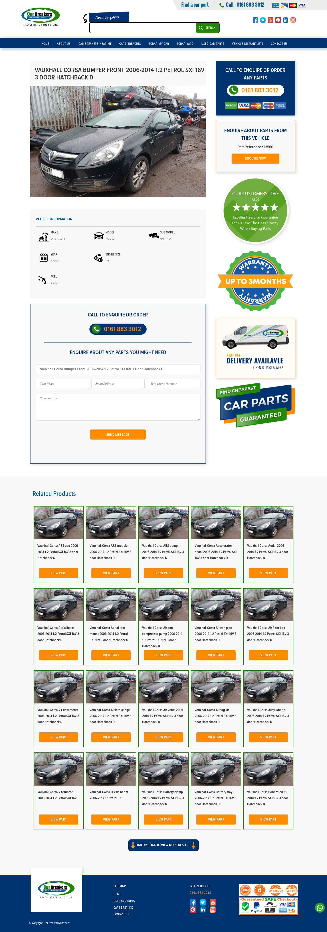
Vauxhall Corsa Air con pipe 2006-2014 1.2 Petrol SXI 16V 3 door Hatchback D (215, 634)
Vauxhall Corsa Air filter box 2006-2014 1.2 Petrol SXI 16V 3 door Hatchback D (268, 634)
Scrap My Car (159, 43)
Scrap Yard (185, 43)
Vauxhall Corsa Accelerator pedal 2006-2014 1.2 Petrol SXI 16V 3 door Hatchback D (216, 551)
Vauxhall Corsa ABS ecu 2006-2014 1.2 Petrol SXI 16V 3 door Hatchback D (58, 551)
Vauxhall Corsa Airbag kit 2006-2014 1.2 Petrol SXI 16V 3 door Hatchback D (215, 716)
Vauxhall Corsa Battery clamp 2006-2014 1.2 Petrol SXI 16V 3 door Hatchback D (163, 798)
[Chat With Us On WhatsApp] (319, 909)
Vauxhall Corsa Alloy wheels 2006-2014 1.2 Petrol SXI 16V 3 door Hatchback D (268, 716)
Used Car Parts (212, 43)
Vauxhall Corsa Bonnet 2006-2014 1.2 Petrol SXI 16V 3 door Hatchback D (267, 798)
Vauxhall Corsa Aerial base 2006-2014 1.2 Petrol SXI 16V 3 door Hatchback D (58, 634)
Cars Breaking (130, 43)
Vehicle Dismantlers (247, 43)
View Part (58, 573)
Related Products (54, 493)
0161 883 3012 (250, 4)
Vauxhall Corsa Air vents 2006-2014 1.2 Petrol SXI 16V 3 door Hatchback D (163, 716)
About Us (64, 43)
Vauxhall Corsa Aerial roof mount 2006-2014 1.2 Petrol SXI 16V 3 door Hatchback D (109, 634)
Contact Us (279, 43)
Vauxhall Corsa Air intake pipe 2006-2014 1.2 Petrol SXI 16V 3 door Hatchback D (110, 716)
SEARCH (211, 27)
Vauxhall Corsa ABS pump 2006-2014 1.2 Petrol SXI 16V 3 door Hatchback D (163, 551)
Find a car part (195, 4)
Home (45, 43)
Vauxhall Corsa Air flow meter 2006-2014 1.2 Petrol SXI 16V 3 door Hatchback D (58, 716)
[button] (163, 849)
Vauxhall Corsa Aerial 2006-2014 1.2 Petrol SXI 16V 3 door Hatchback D (267, 551)
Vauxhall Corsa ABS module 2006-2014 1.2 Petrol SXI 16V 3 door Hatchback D (110, 551)
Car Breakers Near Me (95, 43)
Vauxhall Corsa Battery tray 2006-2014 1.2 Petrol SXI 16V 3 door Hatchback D (215, 798)
